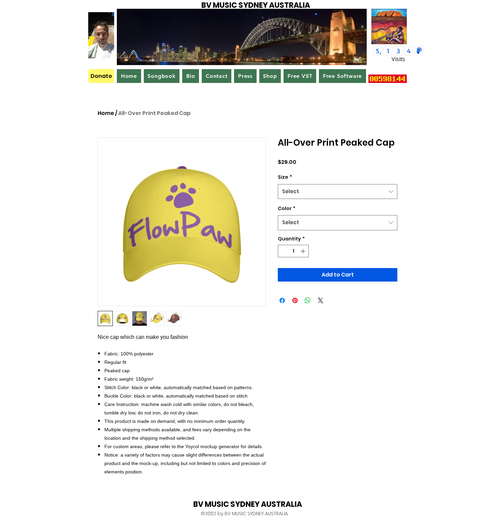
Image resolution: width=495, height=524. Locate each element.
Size (285, 177)
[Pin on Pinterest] (295, 300)
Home (106, 113)
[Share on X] (321, 300)
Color (286, 208)
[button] (316, 13)
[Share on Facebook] (282, 300)
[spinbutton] (293, 251)
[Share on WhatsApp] (308, 300)
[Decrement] (283, 251)
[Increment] (303, 251)
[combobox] (337, 191)
